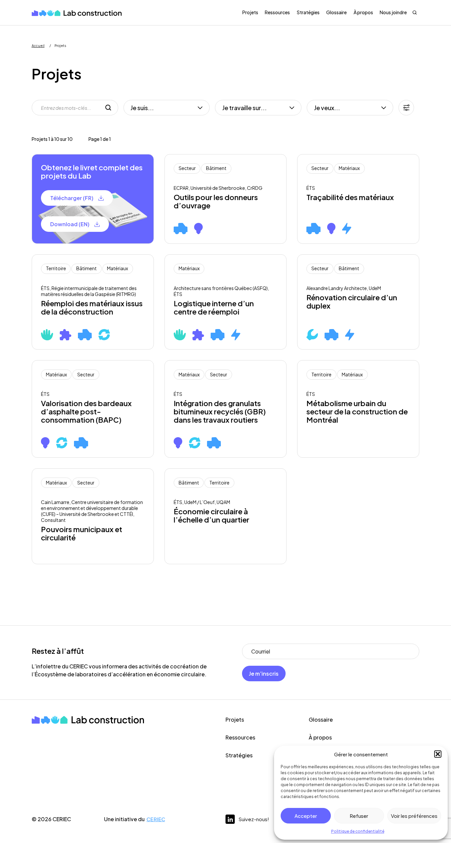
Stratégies (308, 12)
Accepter (306, 816)
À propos (363, 12)
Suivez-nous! (254, 819)
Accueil (38, 46)
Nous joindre (393, 12)
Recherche (414, 12)
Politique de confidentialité (357, 831)
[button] (437, 754)
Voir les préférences (414, 816)
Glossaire (336, 12)
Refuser (359, 816)
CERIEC (156, 819)
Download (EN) (69, 224)
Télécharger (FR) (71, 197)
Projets (250, 12)
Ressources (277, 12)
